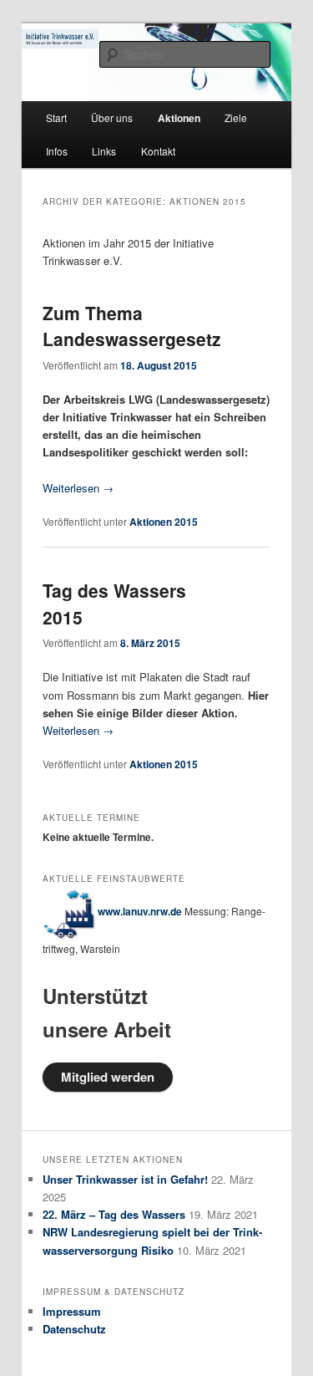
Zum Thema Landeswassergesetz (132, 326)
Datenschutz (74, 1329)
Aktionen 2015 (163, 521)
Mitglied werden (107, 1077)
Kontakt (158, 151)
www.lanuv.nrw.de (140, 911)
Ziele (236, 117)
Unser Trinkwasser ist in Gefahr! (125, 1179)
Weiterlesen (78, 488)
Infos (57, 151)
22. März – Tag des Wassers (114, 1214)
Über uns (112, 117)
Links (104, 151)
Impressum (72, 1311)
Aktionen (179, 117)
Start (56, 117)
